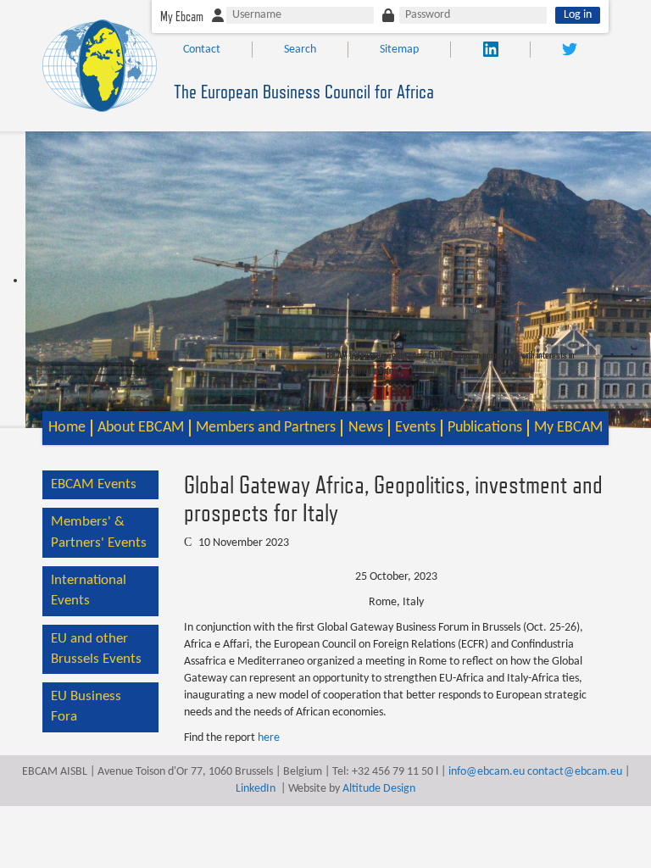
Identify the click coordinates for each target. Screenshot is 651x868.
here (269, 738)
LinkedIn (255, 788)
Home (67, 428)
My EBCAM (568, 428)
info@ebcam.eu (486, 771)
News (365, 428)
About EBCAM (140, 428)
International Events (88, 590)
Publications (485, 428)
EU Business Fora (86, 706)
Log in (578, 14)
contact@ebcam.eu (574, 771)
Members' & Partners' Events (99, 532)
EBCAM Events (93, 484)
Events (415, 428)
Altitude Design (378, 788)
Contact (201, 49)
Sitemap (399, 49)
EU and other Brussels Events (96, 649)
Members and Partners (266, 428)
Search (300, 49)
